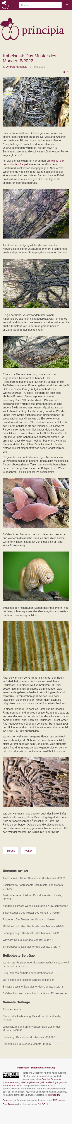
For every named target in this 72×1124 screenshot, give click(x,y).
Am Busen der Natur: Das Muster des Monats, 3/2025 (34, 878)
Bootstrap (7, 1100)
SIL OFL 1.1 (44, 1104)
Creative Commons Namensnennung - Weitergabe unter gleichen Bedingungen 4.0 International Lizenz (35, 1082)
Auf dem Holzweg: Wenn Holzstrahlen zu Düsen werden (35, 906)
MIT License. (59, 1100)
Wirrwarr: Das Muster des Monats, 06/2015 (28, 940)
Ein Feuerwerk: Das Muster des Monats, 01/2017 (31, 946)
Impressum (23, 1067)
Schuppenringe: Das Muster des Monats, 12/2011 (32, 933)
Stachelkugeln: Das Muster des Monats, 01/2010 (31, 912)
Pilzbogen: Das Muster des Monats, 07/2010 (29, 919)
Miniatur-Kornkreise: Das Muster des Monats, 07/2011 (34, 926)
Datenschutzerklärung (43, 1067)
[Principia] (5, 5)
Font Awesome (10, 1104)
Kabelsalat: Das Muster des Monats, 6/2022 (29, 57)
